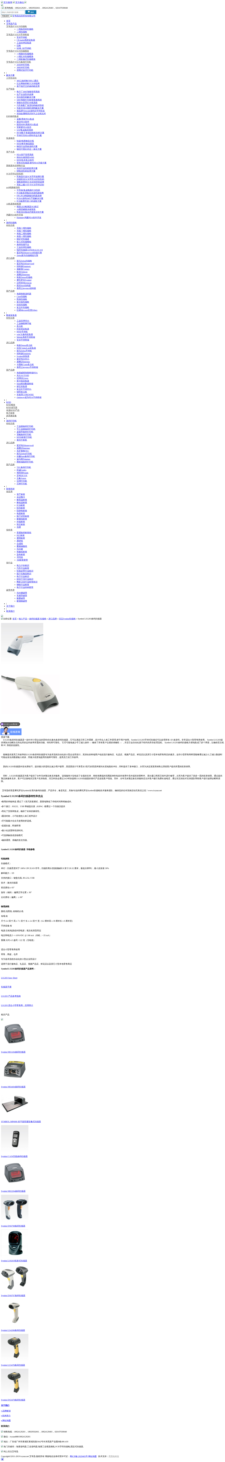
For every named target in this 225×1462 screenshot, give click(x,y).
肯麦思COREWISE (25, 395)
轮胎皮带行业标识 (25, 571)
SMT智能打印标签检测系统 (29, 100)
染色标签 (21, 554)
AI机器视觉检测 (13, 204)
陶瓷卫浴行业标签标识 (27, 582)
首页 (8, 21)
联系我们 (10, 611)
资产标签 (21, 494)
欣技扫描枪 (22, 305)
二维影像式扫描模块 (26, 59)
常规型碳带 (22, 595)
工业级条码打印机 (25, 426)
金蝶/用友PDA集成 (25, 119)
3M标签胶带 (22, 560)
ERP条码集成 (12, 116)
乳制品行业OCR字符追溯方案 (30, 176)
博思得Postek (22, 473)
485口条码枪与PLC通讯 (27, 81)
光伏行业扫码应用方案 (27, 168)
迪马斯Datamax (23, 459)
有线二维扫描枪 (24, 233)
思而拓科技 (114, 1456)
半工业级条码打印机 (26, 429)
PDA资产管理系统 (25, 154)
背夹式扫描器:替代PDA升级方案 (31, 163)
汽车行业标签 (23, 568)
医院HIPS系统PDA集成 (27, 124)
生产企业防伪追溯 (25, 94)
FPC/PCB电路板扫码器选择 (29, 196)
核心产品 (23, 619)
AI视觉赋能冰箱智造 (26, 209)
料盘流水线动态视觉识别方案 (30, 212)
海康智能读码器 (24, 294)
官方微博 (7, 2)
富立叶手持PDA (24, 389)
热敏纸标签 (22, 552)
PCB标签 (21, 505)
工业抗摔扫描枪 (24, 247)
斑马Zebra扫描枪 (24, 261)
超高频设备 (11, 416)
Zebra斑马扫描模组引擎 (27, 255)
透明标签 (21, 538)
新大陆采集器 (23, 381)
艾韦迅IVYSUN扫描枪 (16, 26)
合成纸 (20, 543)
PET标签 (21, 535)
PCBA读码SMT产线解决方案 (30, 198)
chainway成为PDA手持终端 (29, 397)
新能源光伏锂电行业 (15, 165)
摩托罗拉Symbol (24, 280)
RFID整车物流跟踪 (25, 144)
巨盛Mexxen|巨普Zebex (27, 310)
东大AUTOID (23, 375)
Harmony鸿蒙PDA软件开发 (29, 217)
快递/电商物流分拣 (25, 141)
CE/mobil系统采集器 (26, 40)
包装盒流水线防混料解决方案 (30, 108)
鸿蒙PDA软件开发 (14, 215)
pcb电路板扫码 (13, 187)
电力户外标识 (23, 565)
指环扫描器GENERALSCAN (30, 250)
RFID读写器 (11, 407)
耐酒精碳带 (22, 601)
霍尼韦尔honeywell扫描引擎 (29, 253)
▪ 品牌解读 (6, 1411)
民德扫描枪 (22, 299)
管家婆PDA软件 (24, 127)
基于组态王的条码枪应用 (28, 86)
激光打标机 (22, 440)
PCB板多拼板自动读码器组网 (30, 193)
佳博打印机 (22, 481)
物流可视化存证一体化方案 (29, 149)
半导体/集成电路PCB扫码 (28, 190)
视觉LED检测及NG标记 (28, 206)
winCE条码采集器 (25, 334)
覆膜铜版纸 (22, 546)
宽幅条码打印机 (24, 434)
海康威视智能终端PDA (27, 373)
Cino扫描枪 (22, 296)
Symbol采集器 (23, 356)
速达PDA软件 (23, 122)
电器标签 (21, 513)
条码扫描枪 (11, 223)
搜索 (32, 12)
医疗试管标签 (23, 516)
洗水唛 (20, 549)
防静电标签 (22, 511)
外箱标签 (21, 522)
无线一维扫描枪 (24, 231)
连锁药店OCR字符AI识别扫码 (30, 179)
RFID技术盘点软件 (25, 160)
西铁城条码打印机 (25, 462)
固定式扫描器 (23, 239)
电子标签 (10, 413)
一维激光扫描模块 (25, 54)
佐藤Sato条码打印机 (26, 456)
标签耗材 (10, 489)
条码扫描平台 (23, 244)
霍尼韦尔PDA (23, 359)
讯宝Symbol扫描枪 (67, 619)
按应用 (9, 491)
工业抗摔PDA (23, 321)
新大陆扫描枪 (23, 302)
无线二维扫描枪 (24, 228)
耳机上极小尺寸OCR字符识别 (30, 185)
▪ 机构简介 (6, 1416)
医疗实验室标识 (24, 574)
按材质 (9, 530)
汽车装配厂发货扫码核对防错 (30, 105)
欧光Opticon (22, 272)
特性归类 (10, 225)
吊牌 (19, 527)
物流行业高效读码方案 (27, 146)
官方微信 (19, 2)
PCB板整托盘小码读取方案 (29, 201)
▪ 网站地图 (6, 1420)
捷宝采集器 (22, 386)
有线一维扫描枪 (24, 236)
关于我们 (10, 606)
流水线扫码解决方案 (26, 97)
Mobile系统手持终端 (26, 337)
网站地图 (92, 1456)
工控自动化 (11, 78)
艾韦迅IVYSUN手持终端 (17, 34)
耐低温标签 (22, 502)
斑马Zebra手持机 (24, 351)
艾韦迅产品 (11, 24)
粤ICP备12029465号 (79, 1456)
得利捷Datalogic (24, 266)
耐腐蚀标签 (22, 519)
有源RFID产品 (12, 410)
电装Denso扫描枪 (24, 277)
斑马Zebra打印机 (24, 454)
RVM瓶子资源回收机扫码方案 (30, 133)
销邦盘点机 (22, 392)
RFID (8, 402)
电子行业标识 (23, 576)
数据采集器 (11, 315)
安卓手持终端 (23, 340)
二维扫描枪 (22, 32)
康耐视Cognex (23, 269)
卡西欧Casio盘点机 (25, 364)
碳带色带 (10, 590)
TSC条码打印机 (24, 467)
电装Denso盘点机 (24, 345)
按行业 (9, 563)
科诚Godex (21, 470)
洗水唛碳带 (22, 593)
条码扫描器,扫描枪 (37, 619)
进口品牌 (10, 258)
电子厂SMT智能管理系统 (28, 92)
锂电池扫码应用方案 (26, 171)
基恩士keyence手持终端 (27, 367)
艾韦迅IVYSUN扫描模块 (17, 51)
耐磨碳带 (21, 598)
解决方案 (10, 75)
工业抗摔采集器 (24, 43)
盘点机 (20, 326)
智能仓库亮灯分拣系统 (27, 103)
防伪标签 (21, 508)
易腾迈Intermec (23, 275)
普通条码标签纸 (24, 533)
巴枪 (19, 45)
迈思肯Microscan (24, 283)
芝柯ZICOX (22, 475)
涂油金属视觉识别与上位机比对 (31, 113)
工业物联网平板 (24, 323)
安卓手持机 (22, 37)
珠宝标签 (21, 524)
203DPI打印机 (23, 65)
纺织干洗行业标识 (25, 579)
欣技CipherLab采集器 (26, 348)
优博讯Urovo (22, 378)
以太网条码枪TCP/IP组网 (28, 83)
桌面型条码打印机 (25, 432)
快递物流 (10, 138)
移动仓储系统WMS (25, 157)
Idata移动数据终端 (25, 384)
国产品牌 (10, 291)
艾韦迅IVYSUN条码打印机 (18, 62)
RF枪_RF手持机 (24, 48)
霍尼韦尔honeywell (25, 445)
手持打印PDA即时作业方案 (29, 135)
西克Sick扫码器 (24, 285)
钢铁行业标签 (23, 584)
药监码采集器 (23, 329)
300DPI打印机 (23, 67)
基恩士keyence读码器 (26, 288)
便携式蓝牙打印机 (25, 70)
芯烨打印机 (22, 484)
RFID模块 (10, 405)
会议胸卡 (21, 497)
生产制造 (10, 89)
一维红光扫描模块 (25, 56)
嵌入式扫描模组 (24, 242)
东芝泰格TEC (23, 451)
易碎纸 (20, 541)
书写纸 (20, 557)
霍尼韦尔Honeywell (25, 264)
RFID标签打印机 (24, 437)
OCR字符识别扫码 (14, 174)
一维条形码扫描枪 (25, 29)
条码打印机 (11, 421)
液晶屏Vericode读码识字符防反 (31, 111)
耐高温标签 (22, 500)
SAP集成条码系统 (25, 130)
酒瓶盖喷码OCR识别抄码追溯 (30, 182)
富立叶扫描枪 (23, 307)
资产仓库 (10, 152)
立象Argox (21, 478)
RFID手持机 (22, 332)
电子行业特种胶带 (25, 587)
